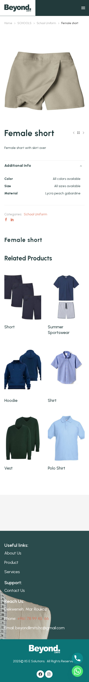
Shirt (52, 400)
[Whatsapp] (77, 671)
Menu (83, 8)
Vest (8, 468)
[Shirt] (66, 370)
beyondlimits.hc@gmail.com (40, 627)
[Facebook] (6, 219)
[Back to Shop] (78, 132)
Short (9, 326)
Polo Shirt (56, 468)
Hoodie (10, 400)
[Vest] (22, 438)
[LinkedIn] (12, 219)
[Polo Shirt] (66, 438)
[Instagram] (49, 674)
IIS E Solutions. (34, 661)
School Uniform (46, 23)
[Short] (22, 297)
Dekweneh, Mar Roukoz (25, 609)
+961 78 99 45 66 (33, 618)
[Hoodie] (22, 370)
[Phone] (77, 658)
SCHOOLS (24, 23)
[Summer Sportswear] (66, 297)
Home (8, 23)
